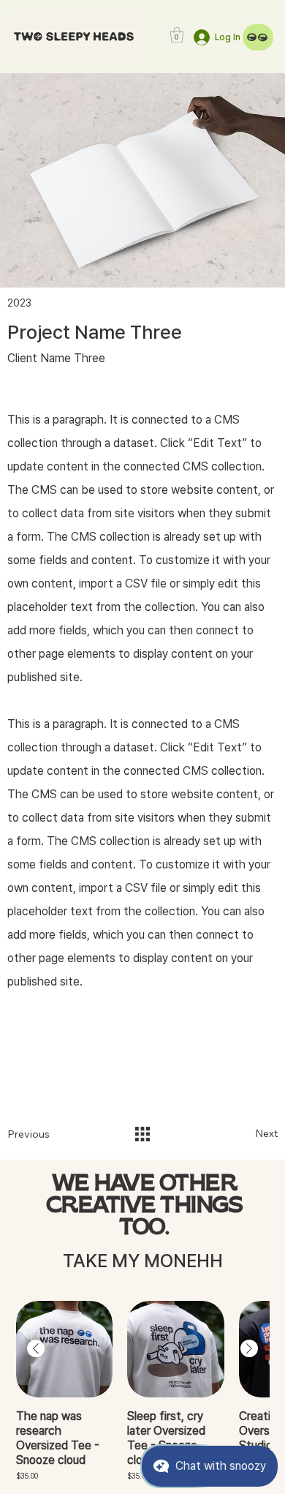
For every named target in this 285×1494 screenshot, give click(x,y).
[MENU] (258, 37)
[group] (142, 1391)
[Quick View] (64, 1349)
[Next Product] (249, 1348)
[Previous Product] (36, 1348)
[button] (176, 34)
